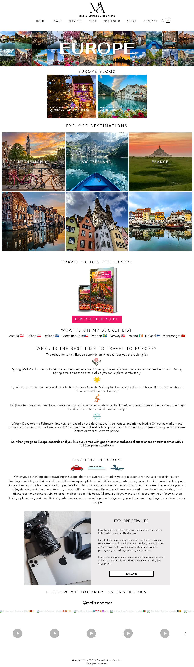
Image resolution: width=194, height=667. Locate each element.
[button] (168, 20)
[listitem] (33, 161)
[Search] (162, 21)
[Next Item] (185, 633)
